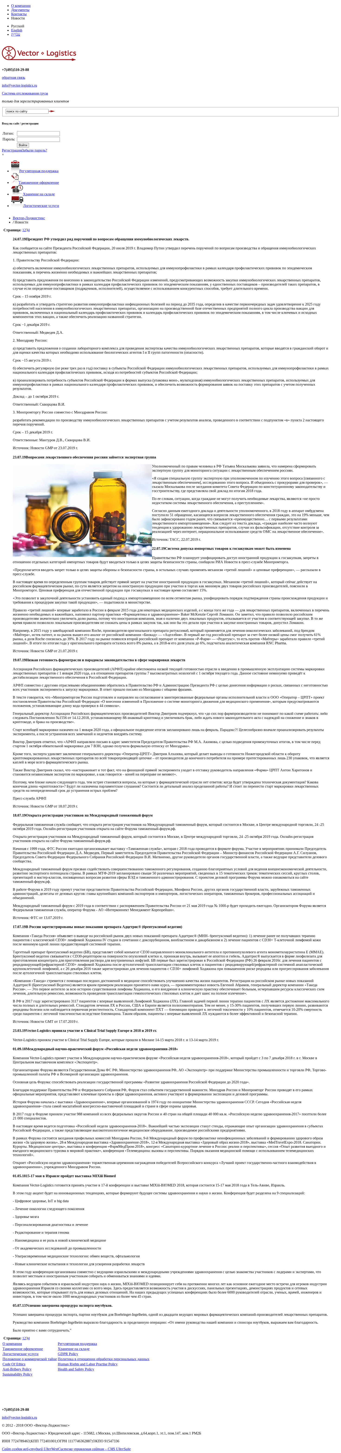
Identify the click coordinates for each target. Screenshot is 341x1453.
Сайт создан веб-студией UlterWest (30, 1449)
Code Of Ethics (14, 1364)
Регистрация (12, 150)
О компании (21, 6)
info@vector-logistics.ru (19, 85)
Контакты (19, 14)
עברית (15, 34)
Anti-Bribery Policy (17, 1369)
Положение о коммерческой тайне (30, 1359)
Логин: (9, 133)
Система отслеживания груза (25, 93)
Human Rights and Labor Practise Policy (88, 1364)
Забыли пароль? (34, 150)
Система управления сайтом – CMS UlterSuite (94, 1449)
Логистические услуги (41, 206)
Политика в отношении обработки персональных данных (103, 1359)
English (16, 30)
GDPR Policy (68, 1354)
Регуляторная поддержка (38, 171)
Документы (20, 10)
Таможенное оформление (39, 182)
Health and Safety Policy (76, 1369)
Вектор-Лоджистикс (29, 218)
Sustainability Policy (17, 1374)
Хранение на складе (39, 194)
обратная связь (13, 77)
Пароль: (9, 139)
